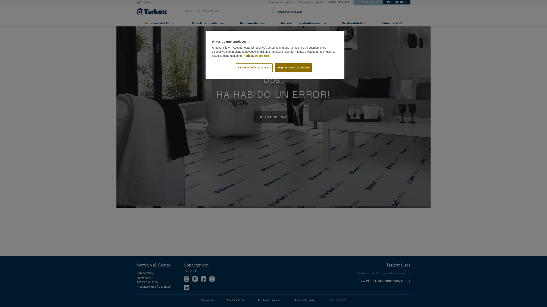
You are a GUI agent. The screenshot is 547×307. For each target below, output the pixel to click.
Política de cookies (256, 55)
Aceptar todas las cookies (293, 67)
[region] (275, 55)
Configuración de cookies (254, 67)
